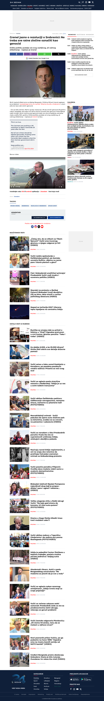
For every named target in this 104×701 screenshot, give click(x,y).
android (29, 192)
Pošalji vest (49, 694)
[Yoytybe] (89, 2)
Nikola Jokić (50, 8)
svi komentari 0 (39, 217)
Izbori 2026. (16, 8)
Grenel (34, 117)
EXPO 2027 (87, 8)
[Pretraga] (79, 2)
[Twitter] (92, 2)
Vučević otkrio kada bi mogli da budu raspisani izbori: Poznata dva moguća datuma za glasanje (82, 40)
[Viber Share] (30, 54)
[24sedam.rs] (15, 2)
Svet (47, 6)
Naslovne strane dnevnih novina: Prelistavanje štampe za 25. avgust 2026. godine (79, 178)
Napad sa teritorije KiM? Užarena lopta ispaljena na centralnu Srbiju (46, 308)
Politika (29, 6)
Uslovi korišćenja (73, 694)
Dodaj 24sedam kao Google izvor (39, 58)
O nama (16, 694)
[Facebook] (83, 2)
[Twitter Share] (58, 54)
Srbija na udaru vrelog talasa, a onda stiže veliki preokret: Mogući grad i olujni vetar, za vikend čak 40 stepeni (83, 48)
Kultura (78, 6)
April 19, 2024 (29, 149)
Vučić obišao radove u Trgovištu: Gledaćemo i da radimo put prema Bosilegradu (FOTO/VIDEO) (46, 537)
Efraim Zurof (52, 206)
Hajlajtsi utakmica (39, 8)
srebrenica (25, 206)
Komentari (90, 35)
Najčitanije (81, 35)
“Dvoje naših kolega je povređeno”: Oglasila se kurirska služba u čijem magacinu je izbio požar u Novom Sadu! (80, 153)
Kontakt (23, 694)
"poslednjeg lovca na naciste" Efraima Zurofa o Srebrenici (40, 104)
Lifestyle (66, 6)
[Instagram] (86, 2)
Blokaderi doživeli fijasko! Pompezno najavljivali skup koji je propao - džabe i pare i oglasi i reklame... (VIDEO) (47, 487)
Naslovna (12, 33)
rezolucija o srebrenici (38, 206)
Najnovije (14, 6)
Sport (35, 6)
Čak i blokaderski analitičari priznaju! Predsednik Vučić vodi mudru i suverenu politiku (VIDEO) (47, 275)
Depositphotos (85, 694)
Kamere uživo (22, 6)
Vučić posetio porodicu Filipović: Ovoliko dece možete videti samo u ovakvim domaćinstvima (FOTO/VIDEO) (46, 470)
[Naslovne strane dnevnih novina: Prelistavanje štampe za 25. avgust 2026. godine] (80, 167)
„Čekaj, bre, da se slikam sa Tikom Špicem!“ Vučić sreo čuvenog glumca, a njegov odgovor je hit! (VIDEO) (46, 242)
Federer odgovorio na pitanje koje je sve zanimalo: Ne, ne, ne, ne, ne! (82, 69)
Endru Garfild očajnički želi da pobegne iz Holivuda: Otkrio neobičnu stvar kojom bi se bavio (82, 63)
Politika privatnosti (60, 694)
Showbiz (42, 6)
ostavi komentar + (56, 217)
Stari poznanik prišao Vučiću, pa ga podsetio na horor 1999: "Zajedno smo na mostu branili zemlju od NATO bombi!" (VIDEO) (46, 641)
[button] (38, 173)
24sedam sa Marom (27, 8)
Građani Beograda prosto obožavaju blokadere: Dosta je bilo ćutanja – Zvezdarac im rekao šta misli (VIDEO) (47, 657)
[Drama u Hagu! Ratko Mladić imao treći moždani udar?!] (19, 523)
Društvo (59, 6)
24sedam (44, 192)
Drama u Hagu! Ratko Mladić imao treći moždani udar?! (46, 519)
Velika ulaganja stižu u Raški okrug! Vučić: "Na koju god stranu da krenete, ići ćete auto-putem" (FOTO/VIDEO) (47, 504)
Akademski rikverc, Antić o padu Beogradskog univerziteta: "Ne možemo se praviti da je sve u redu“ (47, 572)
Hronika (52, 6)
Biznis (72, 6)
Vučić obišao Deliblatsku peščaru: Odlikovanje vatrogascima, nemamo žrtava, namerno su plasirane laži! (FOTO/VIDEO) (47, 402)
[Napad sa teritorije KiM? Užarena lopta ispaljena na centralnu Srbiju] (19, 312)
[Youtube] (42, 226)
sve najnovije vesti (81, 75)
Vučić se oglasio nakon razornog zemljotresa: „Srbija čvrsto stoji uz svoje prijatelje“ (46, 589)
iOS (23, 192)
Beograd (57, 678)
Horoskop (91, 6)
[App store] (74, 679)
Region (56, 681)
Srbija (84, 6)
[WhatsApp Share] (44, 54)
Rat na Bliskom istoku (62, 8)
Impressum (32, 694)
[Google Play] (86, 679)
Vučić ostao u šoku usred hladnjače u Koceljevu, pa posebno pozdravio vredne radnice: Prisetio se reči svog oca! (47, 367)
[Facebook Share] (16, 54)
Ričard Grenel (15, 206)
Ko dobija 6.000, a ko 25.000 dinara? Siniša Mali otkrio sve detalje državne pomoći (47, 349)
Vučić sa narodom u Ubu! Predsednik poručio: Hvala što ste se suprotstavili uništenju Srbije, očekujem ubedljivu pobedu (47, 436)
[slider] (17, 186)
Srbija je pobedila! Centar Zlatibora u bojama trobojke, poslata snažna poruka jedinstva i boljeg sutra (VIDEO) (47, 555)
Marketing (41, 694)
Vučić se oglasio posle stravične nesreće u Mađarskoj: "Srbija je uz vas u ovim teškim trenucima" (47, 383)
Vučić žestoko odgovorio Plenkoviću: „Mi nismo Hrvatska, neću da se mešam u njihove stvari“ (47, 623)
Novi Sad (57, 686)
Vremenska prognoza (76, 8)
